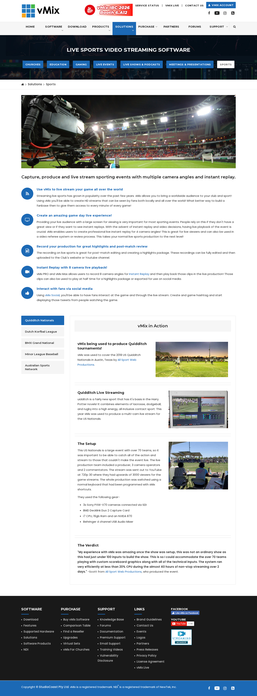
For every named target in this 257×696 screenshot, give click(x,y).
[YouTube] (217, 13)
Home (30, 26)
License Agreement (150, 662)
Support (217, 26)
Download (77, 26)
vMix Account (221, 5)
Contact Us (194, 5)
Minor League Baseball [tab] (41, 354)
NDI (26, 649)
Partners (171, 26)
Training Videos (111, 649)
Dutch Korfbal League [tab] (41, 331)
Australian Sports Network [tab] (37, 367)
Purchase (146, 26)
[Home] (22, 84)
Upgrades (70, 637)
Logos (141, 637)
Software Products (37, 643)
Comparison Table (76, 625)
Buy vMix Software (76, 619)
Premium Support (112, 637)
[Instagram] (225, 13)
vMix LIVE (172, 5)
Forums (195, 26)
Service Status (147, 5)
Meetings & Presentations (190, 64)
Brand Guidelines (149, 619)
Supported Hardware (39, 631)
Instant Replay (139, 274)
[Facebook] (209, 13)
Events (141, 631)
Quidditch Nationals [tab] (39, 320)
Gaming (81, 64)
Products (100, 26)
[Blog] (232, 13)
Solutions (124, 26)
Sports (226, 64)
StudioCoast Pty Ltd (54, 687)
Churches (32, 64)
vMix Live (143, 668)
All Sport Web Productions (123, 572)
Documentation (111, 631)
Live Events (105, 64)
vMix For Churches (76, 649)
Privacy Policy (147, 656)
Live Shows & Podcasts (141, 64)
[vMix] (40, 11)
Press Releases (147, 649)
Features (30, 625)
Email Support (110, 643)
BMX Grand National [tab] (39, 343)
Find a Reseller (73, 631)
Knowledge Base (112, 619)
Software (53, 26)
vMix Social (52, 295)
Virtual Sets (71, 643)
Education (58, 64)
